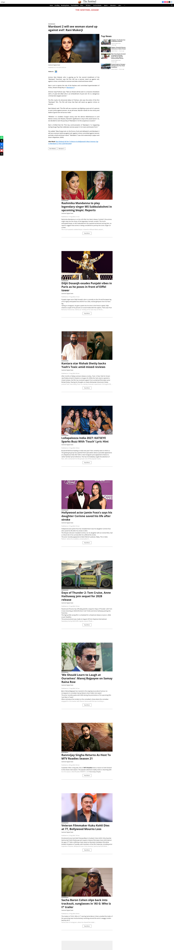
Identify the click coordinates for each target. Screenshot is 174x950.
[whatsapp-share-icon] (2, 138)
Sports (106, 5)
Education (113, 5)
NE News (88, 5)
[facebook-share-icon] (2, 145)
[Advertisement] (87, 17)
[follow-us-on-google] (56, 71)
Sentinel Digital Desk (54, 65)
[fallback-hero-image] (106, 42)
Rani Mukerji (52, 148)
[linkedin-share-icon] (2, 148)
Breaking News (65, 5)
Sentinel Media (97, 5)
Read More (87, 233)
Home (51, 5)
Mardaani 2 (61, 148)
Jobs (119, 5)
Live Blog (57, 5)
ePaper (3, 2)
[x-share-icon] (2, 141)
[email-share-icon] (2, 151)
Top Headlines (74, 5)
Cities (81, 5)
